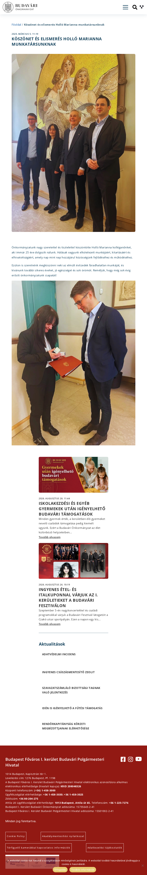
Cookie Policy (16, 836)
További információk (82, 869)
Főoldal (16, 24)
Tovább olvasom (49, 537)
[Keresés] (134, 7)
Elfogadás (60, 869)
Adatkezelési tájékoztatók (104, 847)
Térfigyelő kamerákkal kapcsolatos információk (38, 847)
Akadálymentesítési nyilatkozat (63, 836)
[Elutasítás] (142, 865)
